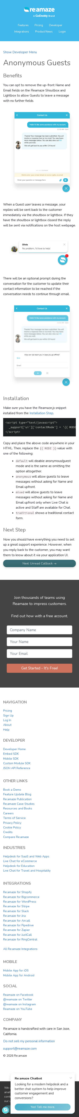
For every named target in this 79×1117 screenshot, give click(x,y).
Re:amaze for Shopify (17, 892)
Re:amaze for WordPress (19, 902)
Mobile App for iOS (16, 971)
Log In (7, 720)
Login (62, 32)
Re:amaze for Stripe (16, 906)
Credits (8, 832)
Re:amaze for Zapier (16, 930)
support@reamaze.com (20, 1048)
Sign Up (8, 716)
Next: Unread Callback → (39, 563)
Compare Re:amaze (16, 837)
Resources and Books (17, 808)
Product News (44, 32)
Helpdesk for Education (19, 866)
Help (6, 730)
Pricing (39, 25)
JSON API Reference (16, 768)
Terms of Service (14, 818)
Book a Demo (12, 790)
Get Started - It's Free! (39, 668)
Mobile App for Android (18, 975)
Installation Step (41, 413)
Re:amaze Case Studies (19, 804)
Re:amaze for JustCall (17, 935)
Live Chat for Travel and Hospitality (27, 871)
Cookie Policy (12, 827)
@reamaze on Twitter (17, 999)
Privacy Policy (12, 823)
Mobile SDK (11, 759)
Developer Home (14, 749)
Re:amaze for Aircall (16, 921)
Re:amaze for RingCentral (20, 939)
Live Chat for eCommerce (20, 861)
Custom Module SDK (17, 763)
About (7, 725)
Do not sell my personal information (29, 1041)
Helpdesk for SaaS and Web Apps (26, 856)
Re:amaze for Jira (14, 916)
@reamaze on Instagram (19, 1004)
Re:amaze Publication (17, 799)
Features (23, 25)
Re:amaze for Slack (16, 911)
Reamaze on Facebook (18, 995)
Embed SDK (11, 754)
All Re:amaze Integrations (20, 949)
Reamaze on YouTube (17, 1009)
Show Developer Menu (20, 52)
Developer (55, 25)
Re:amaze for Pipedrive (18, 925)
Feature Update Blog (17, 794)
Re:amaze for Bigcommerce (21, 897)
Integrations (21, 32)
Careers (8, 813)
